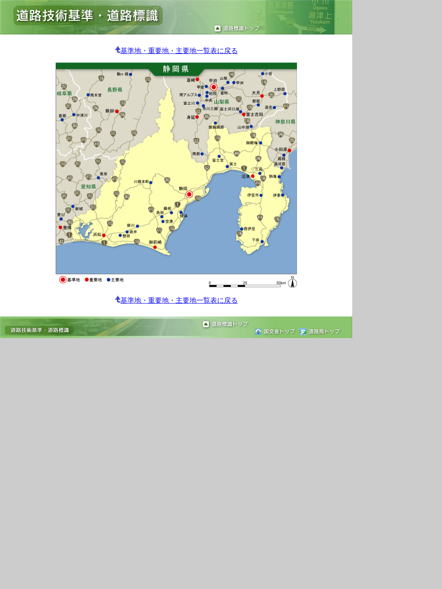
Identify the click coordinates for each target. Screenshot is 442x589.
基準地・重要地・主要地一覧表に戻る (179, 50)
